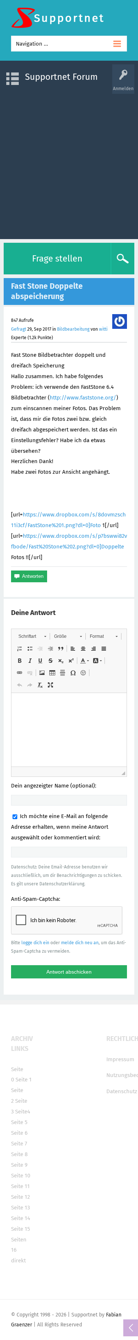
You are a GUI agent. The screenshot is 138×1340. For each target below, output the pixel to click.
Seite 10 (20, 1175)
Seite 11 (20, 1186)
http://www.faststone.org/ (83, 397)
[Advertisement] (69, 163)
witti (103, 329)
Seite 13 (20, 1207)
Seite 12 (20, 1197)
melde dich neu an (80, 942)
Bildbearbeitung (73, 329)
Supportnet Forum (61, 77)
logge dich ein (35, 942)
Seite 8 (19, 1154)
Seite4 (22, 1111)
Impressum (120, 1059)
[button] (32, 636)
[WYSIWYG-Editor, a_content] (69, 730)
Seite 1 (23, 1079)
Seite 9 (19, 1165)
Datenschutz (121, 1091)
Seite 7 (19, 1143)
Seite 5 (19, 1122)
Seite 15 (20, 1229)
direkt (18, 1260)
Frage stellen (57, 258)
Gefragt (18, 329)
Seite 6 (19, 1133)
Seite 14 (20, 1218)
